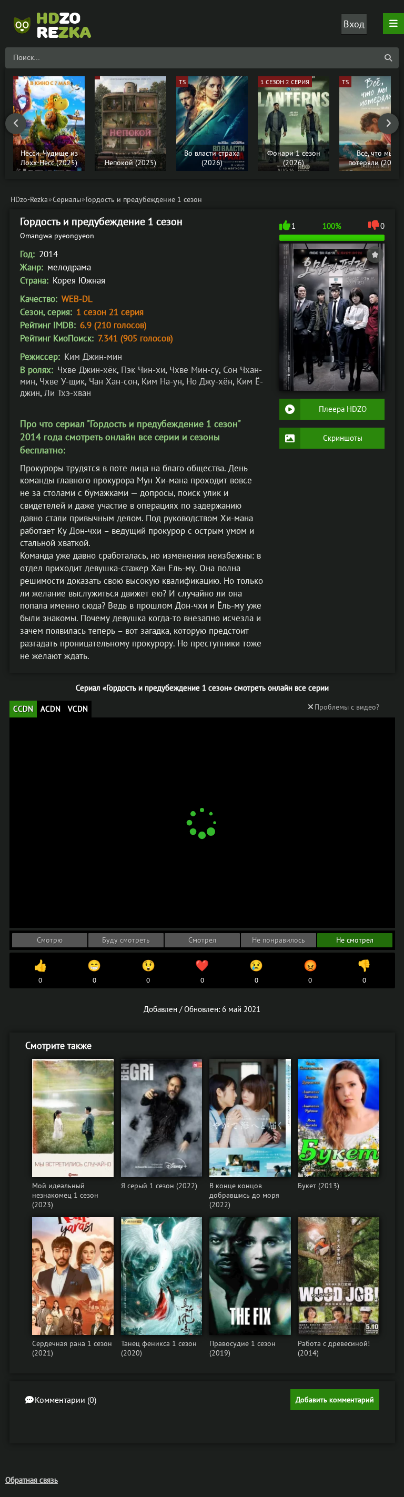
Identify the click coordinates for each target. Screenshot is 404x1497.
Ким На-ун (162, 381)
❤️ (202, 971)
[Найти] (388, 57)
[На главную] (58, 23)
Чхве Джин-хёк (87, 370)
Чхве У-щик (62, 381)
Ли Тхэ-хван (67, 393)
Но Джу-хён (209, 381)
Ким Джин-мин (93, 356)
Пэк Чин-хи (143, 370)
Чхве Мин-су (194, 370)
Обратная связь (31, 1480)
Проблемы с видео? (347, 707)
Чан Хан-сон (113, 381)
